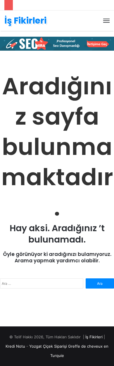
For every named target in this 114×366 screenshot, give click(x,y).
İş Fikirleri (94, 337)
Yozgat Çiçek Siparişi (48, 346)
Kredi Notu (15, 346)
